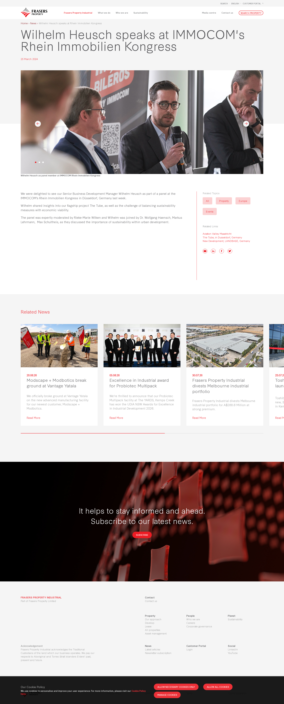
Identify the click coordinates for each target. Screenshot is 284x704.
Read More (33, 418)
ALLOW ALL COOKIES (218, 686)
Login (189, 649)
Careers (190, 622)
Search (224, 3)
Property (224, 200)
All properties (152, 629)
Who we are (193, 619)
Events (209, 211)
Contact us (151, 601)
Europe (243, 200)
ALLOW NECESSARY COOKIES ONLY (176, 686)
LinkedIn (233, 649)
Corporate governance (199, 626)
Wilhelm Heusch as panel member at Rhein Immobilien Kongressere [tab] (35, 162)
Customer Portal (252, 3)
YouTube (233, 653)
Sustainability (235, 619)
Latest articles (152, 649)
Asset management (156, 633)
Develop (149, 622)
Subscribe (142, 534)
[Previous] (38, 124)
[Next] (246, 124)
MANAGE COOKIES (167, 694)
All (207, 200)
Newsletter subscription (158, 653)
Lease (148, 626)
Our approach (153, 619)
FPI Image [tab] (39, 162)
